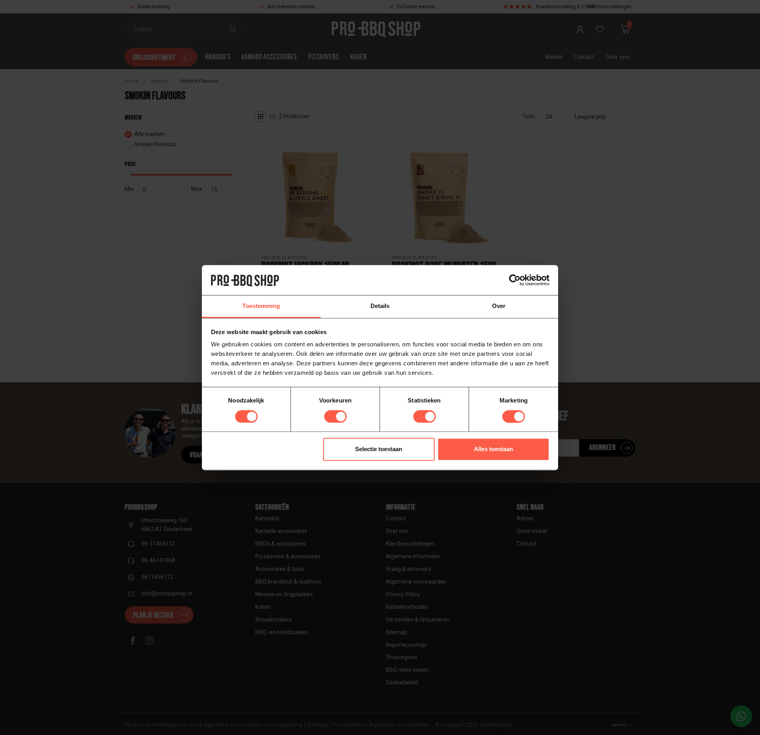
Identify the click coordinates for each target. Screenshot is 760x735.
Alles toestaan (493, 449)
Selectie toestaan (378, 449)
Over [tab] (498, 306)
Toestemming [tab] (261, 306)
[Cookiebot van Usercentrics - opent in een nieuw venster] (514, 280)
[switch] (335, 416)
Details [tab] (380, 306)
